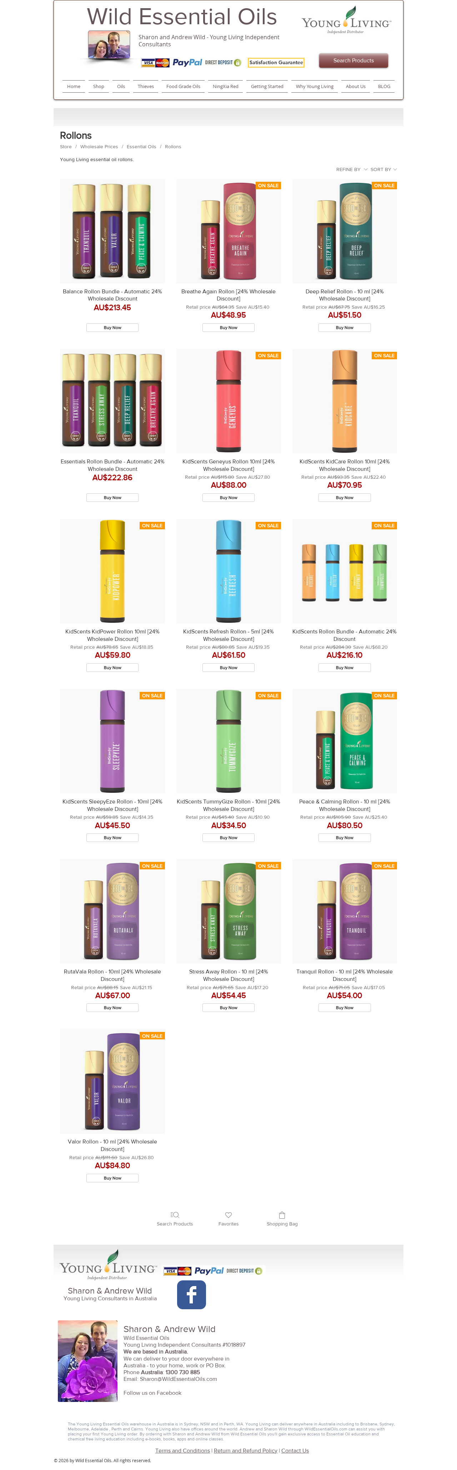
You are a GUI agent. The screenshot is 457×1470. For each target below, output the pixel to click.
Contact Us (295, 1451)
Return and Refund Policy (245, 1451)
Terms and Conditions (182, 1451)
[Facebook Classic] (191, 1294)
